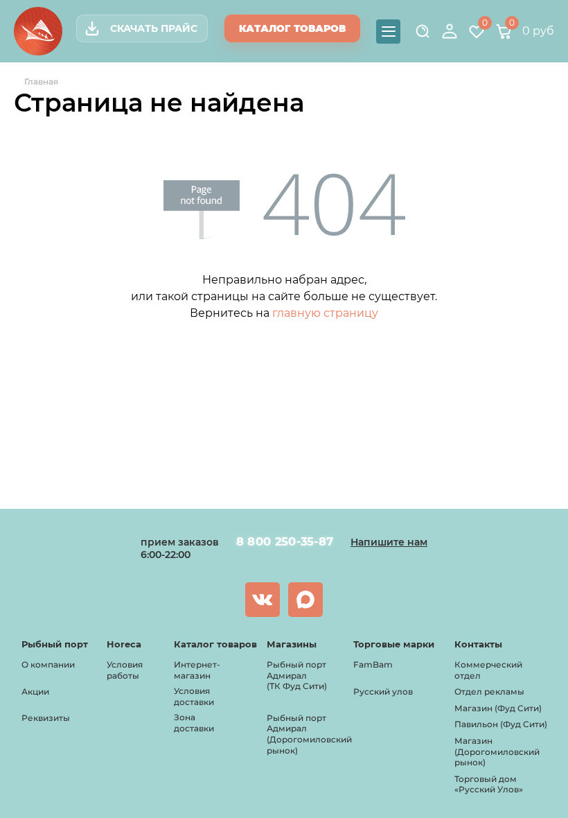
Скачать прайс (153, 28)
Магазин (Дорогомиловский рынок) (497, 751)
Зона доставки (194, 722)
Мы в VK (262, 599)
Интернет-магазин (197, 670)
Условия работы (125, 670)
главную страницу (325, 313)
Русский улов (383, 691)
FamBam (373, 664)
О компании (48, 664)
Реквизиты (45, 718)
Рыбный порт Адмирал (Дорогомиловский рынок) (309, 734)
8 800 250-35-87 (285, 542)
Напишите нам (388, 542)
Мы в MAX (305, 599)
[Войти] (449, 31)
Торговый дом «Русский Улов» (488, 784)
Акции (35, 691)
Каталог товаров (292, 28)
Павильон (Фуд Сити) (500, 724)
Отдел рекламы (489, 691)
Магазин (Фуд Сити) (498, 708)
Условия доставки (194, 696)
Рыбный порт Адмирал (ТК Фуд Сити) (297, 675)
